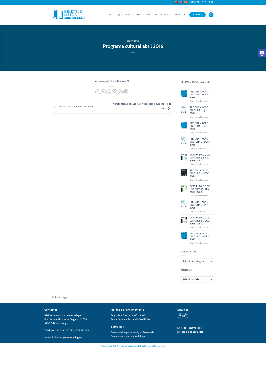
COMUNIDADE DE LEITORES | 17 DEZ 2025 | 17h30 (200, 220)
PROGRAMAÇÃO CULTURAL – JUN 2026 (199, 126)
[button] (262, 53)
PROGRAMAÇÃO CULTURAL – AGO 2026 (200, 94)
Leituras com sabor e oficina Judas (75, 106)
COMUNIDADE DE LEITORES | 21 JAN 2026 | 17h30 (200, 189)
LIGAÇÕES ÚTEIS (198, 2)
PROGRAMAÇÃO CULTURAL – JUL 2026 (199, 110)
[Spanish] (186, 2)
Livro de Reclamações (189, 327)
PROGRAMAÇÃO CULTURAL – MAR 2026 (200, 141)
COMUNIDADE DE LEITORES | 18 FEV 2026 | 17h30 (200, 157)
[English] (181, 2)
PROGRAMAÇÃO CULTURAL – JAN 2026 (199, 204)
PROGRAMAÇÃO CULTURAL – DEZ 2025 (199, 236)
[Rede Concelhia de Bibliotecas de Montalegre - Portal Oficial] (69, 14)
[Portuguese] (176, 2)
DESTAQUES (133, 41)
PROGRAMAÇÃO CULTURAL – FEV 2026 (199, 173)
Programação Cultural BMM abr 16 (111, 81)
